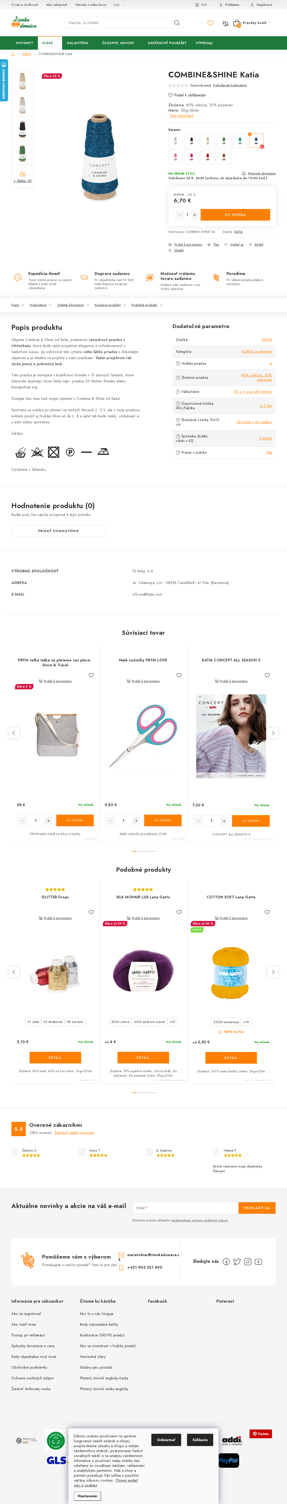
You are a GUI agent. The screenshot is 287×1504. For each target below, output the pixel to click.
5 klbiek (265, 438)
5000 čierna (120, 1022)
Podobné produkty (144, 305)
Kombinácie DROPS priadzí (102, 1335)
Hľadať (177, 23)
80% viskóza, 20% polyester (256, 377)
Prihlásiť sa (257, 1208)
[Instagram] (247, 1261)
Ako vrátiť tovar (23, 1324)
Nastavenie (87, 1496)
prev (14, 733)
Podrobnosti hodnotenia (230, 85)
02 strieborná (52, 1022)
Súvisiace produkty (108, 305)
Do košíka (235, 215)
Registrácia (264, 4)
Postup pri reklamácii (28, 1335)
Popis (15, 305)
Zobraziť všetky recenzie (74, 1132)
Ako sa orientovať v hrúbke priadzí (108, 1345)
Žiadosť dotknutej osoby (31, 1388)
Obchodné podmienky (29, 1367)
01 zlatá (33, 1022)
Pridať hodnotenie (58, 531)
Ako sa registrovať (26, 1313)
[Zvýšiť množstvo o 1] (195, 215)
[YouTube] (258, 1261)
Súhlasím (200, 1439)
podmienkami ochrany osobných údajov (200, 1220)
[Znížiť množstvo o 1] (180, 215)
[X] (237, 1261)
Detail (55, 1057)
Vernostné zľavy (93, 1356)
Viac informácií (182, 115)
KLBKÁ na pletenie (257, 351)
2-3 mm (266, 405)
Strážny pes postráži (96, 1367)
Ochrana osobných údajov (32, 1378)
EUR (204, 4)
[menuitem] (24, 43)
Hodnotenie (38, 305)
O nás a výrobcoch (24, 4)
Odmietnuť (166, 1439)
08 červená (75, 1022)
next (272, 733)
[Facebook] (226, 1261)
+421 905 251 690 (144, 1267)
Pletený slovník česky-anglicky (104, 1388)
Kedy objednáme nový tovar (34, 1356)
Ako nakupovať (56, 4)
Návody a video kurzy (91, 4)
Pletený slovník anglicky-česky (104, 1378)
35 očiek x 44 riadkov (254, 422)
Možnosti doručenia (262, 173)
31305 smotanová (226, 1022)
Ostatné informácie (70, 305)
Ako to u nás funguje (97, 1313)
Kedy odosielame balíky (99, 1324)
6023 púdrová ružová (149, 1022)
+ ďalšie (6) (22, 180)
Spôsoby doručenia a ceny (33, 1345)
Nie (269, 452)
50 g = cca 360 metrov (253, 391)
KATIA (238, 232)
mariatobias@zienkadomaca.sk (149, 1257)
